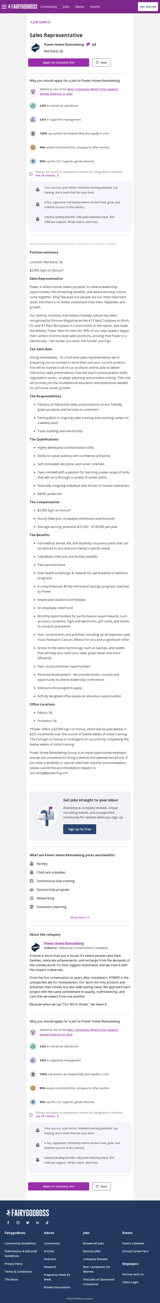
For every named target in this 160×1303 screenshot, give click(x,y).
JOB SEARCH (42, 22)
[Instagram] (18, 1223)
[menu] (5, 3)
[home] (22, 8)
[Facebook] (8, 1223)
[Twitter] (28, 1223)
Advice (79, 7)
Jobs (66, 7)
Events (95, 7)
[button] (101, 62)
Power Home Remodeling (64, 943)
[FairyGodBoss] (27, 1213)
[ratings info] (31, 174)
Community (48, 7)
